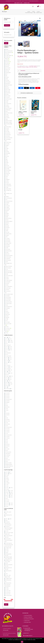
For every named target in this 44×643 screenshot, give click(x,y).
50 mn (7, 405)
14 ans (7, 504)
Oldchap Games (8, 233)
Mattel (7, 216)
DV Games (8, 117)
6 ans (12, 493)
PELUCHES (7, 61)
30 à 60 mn (8, 445)
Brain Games (8, 95)
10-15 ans (7, 499)
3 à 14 (11, 373)
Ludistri (7, 204)
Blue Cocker (8, 91)
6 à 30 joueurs (8, 352)
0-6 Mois (7, 478)
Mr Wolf (20, 129)
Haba (7, 150)
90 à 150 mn (8, 424)
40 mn (7, 447)
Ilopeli (7, 160)
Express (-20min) (9, 462)
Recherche (7, 25)
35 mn (7, 417)
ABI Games (8, 64)
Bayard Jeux (8, 83)
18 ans (7, 506)
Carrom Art (8, 97)
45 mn (7, 450)
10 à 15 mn (8, 428)
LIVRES (7, 60)
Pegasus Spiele (8, 243)
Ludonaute (8, 205)
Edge (7, 119)
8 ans (12, 496)
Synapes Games (9, 303)
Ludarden (7, 202)
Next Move (8, 227)
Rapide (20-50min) (9, 464)
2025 (6, 520)
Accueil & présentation (28, 615)
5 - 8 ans (7, 493)
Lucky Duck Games (9, 201)
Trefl (6, 309)
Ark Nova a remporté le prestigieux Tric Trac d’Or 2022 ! (8, 528)
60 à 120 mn (8, 420)
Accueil (29, 11)
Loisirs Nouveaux (9, 198)
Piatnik (7, 247)
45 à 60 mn (8, 419)
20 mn (7, 439)
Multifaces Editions (9, 221)
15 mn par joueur (9, 434)
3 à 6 (6, 377)
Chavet (7, 100)
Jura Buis (7, 174)
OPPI (7, 236)
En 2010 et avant (9, 595)
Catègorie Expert (9, 578)
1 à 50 (11, 340)
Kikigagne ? (8, 179)
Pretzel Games (8, 257)
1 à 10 (7, 360)
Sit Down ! (7, 283)
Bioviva (7, 86)
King (6, 177)
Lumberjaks (8, 208)
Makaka (7, 213)
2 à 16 (11, 346)
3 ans (12, 487)
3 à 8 (6, 379)
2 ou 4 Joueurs (8, 345)
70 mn (7, 408)
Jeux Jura (7, 165)
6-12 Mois (7, 479)
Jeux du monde (8, 167)
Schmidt (7, 278)
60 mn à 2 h (8, 459)
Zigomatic (7, 317)
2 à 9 (6, 346)
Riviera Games (8, 267)
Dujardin (7, 116)
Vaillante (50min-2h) (9, 466)
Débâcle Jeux (8, 109)
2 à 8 (11, 369)
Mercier (7, 219)
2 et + (7, 342)
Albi (6, 75)
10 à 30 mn (8, 431)
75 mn (7, 422)
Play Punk (7, 253)
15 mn (7, 433)
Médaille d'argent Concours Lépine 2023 (8, 557)
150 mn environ (8, 452)
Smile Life (7, 289)
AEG (6, 74)
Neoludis (7, 226)
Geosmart (7, 143)
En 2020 (7, 589)
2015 (6, 518)
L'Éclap (7, 187)
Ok (22, 641)
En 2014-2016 (8, 592)
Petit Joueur (8, 246)
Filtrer (6, 43)
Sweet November (9, 301)
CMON (7, 102)
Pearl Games (8, 241)
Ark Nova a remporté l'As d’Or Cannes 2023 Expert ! (7, 523)
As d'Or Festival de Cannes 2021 (8, 536)
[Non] (42, 640)
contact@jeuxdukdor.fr (28, 635)
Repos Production (9, 266)
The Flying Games (9, 306)
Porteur (7, 326)
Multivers (7, 222)
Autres (7, 332)
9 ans (7, 498)
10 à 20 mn (8, 430)
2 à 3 (6, 343)
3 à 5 (12, 376)
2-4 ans (7, 486)
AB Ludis (7, 66)
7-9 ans (7, 496)
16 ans (11, 504)
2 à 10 (7, 366)
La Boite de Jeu (8, 184)
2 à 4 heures (8, 455)
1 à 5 (6, 357)
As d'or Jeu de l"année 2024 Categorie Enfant (8, 540)
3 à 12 (7, 373)
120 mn (7, 410)
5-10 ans (7, 475)
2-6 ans (7, 487)
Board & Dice (8, 92)
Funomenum (8, 133)
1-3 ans (7, 484)
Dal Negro (7, 106)
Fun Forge (7, 131)
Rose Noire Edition (9, 272)
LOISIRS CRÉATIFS (9, 55)
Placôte (7, 252)
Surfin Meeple (8, 298)
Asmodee (7, 80)
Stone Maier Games (9, 294)
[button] (40, 18)
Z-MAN (7, 319)
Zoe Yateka (8, 322)
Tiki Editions (8, 308)
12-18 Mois (8, 482)
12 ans (11, 503)
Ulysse (7, 311)
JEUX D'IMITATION (9, 52)
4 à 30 (11, 383)
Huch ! (7, 154)
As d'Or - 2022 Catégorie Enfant (7, 576)
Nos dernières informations (29, 618)
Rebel (7, 261)
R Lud (7, 269)
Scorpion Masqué (9, 280)
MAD (6, 212)
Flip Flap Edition (8, 126)
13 (10, 472)
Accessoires (8, 328)
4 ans (7, 490)
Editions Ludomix (9, 122)
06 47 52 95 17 (26, 633)
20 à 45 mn (8, 396)
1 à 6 (10, 357)
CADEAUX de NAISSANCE (7, 58)
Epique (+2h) (8, 467)
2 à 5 (10, 362)
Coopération (19, 67)
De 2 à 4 (7, 374)
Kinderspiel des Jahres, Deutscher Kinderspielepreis (7, 584)
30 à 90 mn (8, 397)
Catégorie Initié (8, 547)
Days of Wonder (9, 108)
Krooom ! (7, 182)
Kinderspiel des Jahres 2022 (7, 554)
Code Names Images (34, 112)
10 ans (7, 503)
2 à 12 (11, 366)
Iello (6, 157)
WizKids (7, 315)
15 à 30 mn (8, 436)
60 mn (7, 458)
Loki (6, 199)
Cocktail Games (8, 103)
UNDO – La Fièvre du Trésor (23, 112)
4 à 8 (9, 380)
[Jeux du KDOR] (6, 7)
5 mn (7, 403)
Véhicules (7, 53)
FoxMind (7, 129)
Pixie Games (8, 249)
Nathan (7, 224)
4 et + (7, 351)
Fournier (7, 128)
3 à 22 (7, 349)
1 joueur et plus (8, 355)
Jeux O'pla (7, 171)
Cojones (7, 105)
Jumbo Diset (8, 173)
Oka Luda (7, 232)
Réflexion (35, 67)
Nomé (7, 563)
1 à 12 (7, 340)
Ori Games (8, 238)
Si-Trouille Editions (9, 286)
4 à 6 (11, 349)
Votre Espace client (27, 622)
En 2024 (7, 550)
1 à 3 (6, 338)
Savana (7, 277)
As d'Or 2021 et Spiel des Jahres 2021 (8, 533)
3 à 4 (6, 348)
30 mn (7, 442)
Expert (7, 552)
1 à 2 (9, 337)
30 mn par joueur (9, 399)
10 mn (7, 425)
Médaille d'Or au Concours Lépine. (8, 561)
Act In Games (8, 67)
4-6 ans (7, 492)
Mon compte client (18, 2)
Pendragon (8, 244)
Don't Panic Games (9, 112)
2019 (6, 573)
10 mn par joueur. (9, 427)
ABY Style (7, 71)
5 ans (12, 492)
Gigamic (7, 145)
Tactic (7, 305)
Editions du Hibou (9, 120)
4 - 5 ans (11, 490)
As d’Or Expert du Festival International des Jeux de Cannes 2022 (8, 545)
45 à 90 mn (8, 400)
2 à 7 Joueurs (8, 365)
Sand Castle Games (9, 275)
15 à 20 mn (8, 393)
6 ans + (7, 495)
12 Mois (7, 481)
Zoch (7, 320)
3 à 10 (10, 371)
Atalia (7, 78)
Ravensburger (8, 260)
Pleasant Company (9, 255)
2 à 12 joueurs (8, 368)
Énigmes (27, 67)
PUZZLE (33, 11)
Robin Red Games (9, 270)
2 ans (7, 472)
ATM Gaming (8, 81)
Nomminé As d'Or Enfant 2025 (8, 568)
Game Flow (8, 136)
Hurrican (7, 156)
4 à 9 (6, 382)
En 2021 (7, 587)
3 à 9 (10, 379)
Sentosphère (8, 281)
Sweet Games (8, 300)
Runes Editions (8, 170)
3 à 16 (11, 348)
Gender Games (8, 142)
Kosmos (7, 181)
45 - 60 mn (7, 448)
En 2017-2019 (8, 590)
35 (6, 416)
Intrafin (7, 162)
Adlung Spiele (8, 72)
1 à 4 (10, 338)
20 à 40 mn (8, 394)
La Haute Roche (8, 185)
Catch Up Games (9, 98)
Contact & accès (27, 620)
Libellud (7, 196)
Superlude (8, 295)
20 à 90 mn (8, 414)
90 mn (7, 461)
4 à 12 (7, 383)
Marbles (7, 215)
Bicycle (7, 49)
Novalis (7, 229)
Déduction (24, 67)
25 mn (7, 441)
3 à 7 (10, 377)
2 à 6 (6, 363)
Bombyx (7, 94)
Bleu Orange (8, 89)
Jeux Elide (7, 168)
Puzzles (38, 11)
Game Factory (8, 134)
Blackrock (7, 88)
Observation (31, 67)
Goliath (7, 148)
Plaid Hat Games (9, 250)
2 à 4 (6, 362)
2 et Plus (11, 342)
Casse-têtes (31, 65)
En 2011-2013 (8, 593)
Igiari (7, 159)
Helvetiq (7, 151)
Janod (7, 164)
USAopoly (7, 312)
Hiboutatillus (8, 153)
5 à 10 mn (7, 456)
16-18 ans (7, 501)
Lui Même (7, 207)
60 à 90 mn (8, 407)
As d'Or (7, 531)
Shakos (7, 284)
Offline (7, 230)
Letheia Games (8, 188)
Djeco (7, 111)
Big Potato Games (9, 84)
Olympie (7, 235)
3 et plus (7, 376)
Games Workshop (9, 137)
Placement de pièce (9, 50)
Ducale (7, 114)
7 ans (11, 495)
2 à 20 (7, 369)
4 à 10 (11, 382)
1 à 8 (10, 359)
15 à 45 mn (8, 438)
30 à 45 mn (8, 444)
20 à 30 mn (8, 413)
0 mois (7, 476)
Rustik (7, 274)
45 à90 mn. (8, 402)
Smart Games (8, 288)
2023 (10, 518)
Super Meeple (8, 297)
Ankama (7, 77)
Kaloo (7, 176)
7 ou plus (7, 388)
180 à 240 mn (8, 453)
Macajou (7, 210)
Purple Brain (8, 258)
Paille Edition (8, 239)
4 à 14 (7, 354)
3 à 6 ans (7, 489)
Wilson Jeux (8, 314)
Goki (6, 146)
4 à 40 (7, 385)
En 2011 (7, 549)
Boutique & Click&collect (28, 617)
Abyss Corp (8, 69)
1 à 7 (6, 359)
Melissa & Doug (8, 218)
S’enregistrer (27, 2)
